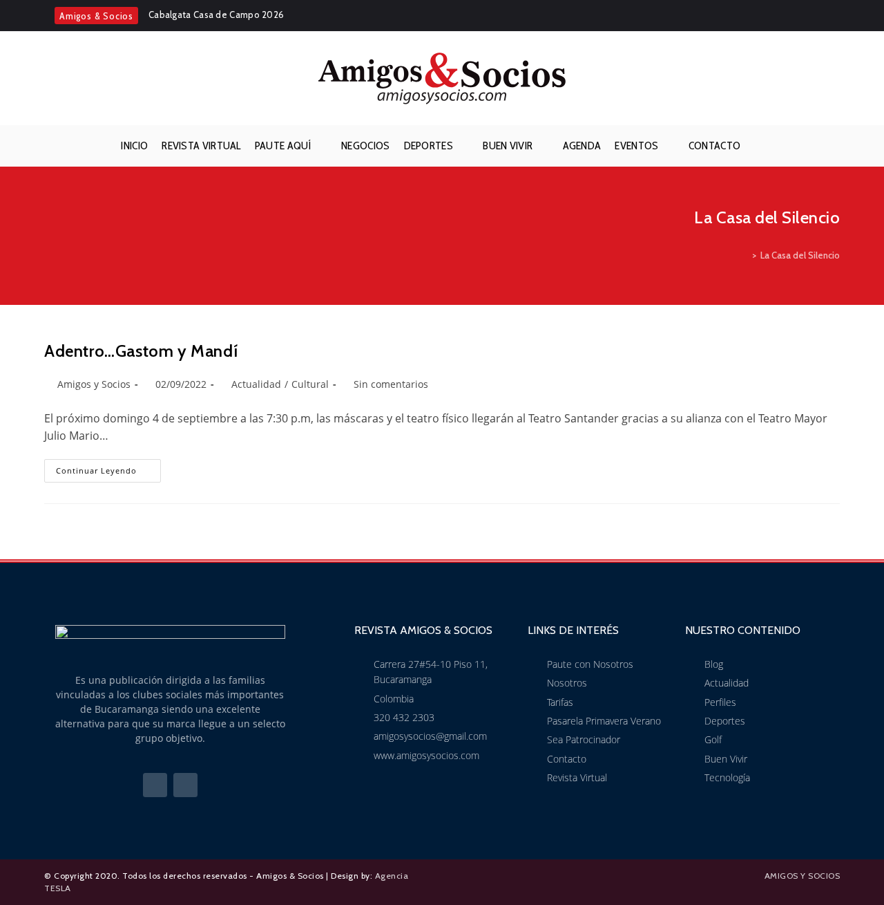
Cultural (310, 384)
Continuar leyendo (108, 467)
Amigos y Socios (94, 384)
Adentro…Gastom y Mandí (141, 351)
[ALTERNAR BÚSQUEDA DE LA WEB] (758, 146)
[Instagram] (185, 785)
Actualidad (256, 384)
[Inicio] (744, 255)
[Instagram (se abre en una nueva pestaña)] (832, 16)
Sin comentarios (391, 384)
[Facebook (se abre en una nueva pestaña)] (814, 16)
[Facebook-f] (155, 785)
